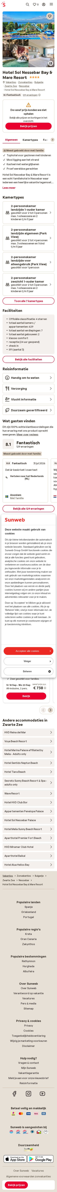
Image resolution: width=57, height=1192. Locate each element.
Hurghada (28, 966)
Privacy (28, 1025)
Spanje (29, 906)
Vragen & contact (28, 1062)
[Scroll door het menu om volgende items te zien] (52, 140)
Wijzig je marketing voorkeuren (28, 1040)
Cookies (28, 1030)
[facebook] (14, 1095)
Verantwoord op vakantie (28, 993)
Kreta (28, 934)
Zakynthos (28, 944)
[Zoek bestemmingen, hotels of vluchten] (27, 4)
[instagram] (28, 1095)
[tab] (11, 139)
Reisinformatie (29, 1083)
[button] (28, 25)
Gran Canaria (28, 939)
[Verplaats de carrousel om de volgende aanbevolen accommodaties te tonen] (50, 710)
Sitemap (29, 1008)
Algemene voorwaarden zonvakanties (28, 1176)
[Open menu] (51, 4)
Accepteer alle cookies (27, 651)
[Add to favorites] (49, 16)
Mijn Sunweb (28, 1067)
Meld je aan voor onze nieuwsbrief (28, 1078)
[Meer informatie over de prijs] (45, 688)
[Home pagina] (3, 4)
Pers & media (28, 1003)
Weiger (27, 661)
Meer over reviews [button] (27, 434)
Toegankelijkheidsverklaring (28, 1035)
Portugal (28, 917)
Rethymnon (28, 961)
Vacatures (28, 998)
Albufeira (28, 971)
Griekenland (28, 912)
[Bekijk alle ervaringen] (22, 95)
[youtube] (42, 1095)
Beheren (27, 671)
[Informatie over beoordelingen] (39, 95)
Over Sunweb (28, 988)
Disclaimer (28, 1046)
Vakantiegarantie (28, 1073)
